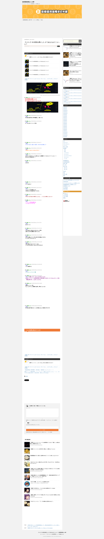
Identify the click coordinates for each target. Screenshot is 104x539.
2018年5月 (65, 124)
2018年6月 (65, 123)
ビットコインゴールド (68, 155)
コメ (58, 46)
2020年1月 (65, 108)
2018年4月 (65, 126)
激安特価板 (65, 188)
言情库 (66, 91)
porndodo (67, 102)
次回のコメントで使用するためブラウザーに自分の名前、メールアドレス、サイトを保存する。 (41, 421)
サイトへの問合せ (36, 19)
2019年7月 (65, 117)
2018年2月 (65, 129)
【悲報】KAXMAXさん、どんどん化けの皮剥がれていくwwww (42, 488)
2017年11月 (65, 133)
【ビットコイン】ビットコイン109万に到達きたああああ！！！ (75, 71)
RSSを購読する (67, 191)
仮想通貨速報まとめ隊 (28, 2)
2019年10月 (65, 113)
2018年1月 (65, 130)
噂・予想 (64, 164)
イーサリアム (66, 152)
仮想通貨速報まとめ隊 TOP (27, 19)
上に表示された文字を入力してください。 (33, 424)
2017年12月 (65, 132)
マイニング (65, 145)
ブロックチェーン (66, 143)
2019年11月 (65, 111)
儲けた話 (65, 167)
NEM (65, 151)
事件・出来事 (65, 146)
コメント (28, 407)
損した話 (65, 169)
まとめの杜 (65, 187)
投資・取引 (65, 166)
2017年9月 (65, 136)
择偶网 (66, 94)
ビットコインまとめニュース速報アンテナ (71, 183)
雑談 (27, 376)
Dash (65, 149)
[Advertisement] (52, 29)
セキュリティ (65, 142)
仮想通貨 (64, 148)
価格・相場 (65, 163)
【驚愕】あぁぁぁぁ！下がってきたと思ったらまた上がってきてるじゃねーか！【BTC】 (75, 79)
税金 (64, 172)
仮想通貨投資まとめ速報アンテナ (69, 184)
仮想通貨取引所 (66, 160)
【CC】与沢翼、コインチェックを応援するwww (39, 481)
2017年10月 (65, 135)
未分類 (64, 171)
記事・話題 (65, 174)
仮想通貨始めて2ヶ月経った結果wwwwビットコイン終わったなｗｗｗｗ (44, 455)
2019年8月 (65, 116)
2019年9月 (65, 114)
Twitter (42, 19)
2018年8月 (65, 120)
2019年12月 (65, 110)
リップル (65, 158)
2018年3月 (65, 127)
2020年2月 (65, 107)
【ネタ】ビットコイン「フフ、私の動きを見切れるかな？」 (42, 501)
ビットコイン (66, 154)
